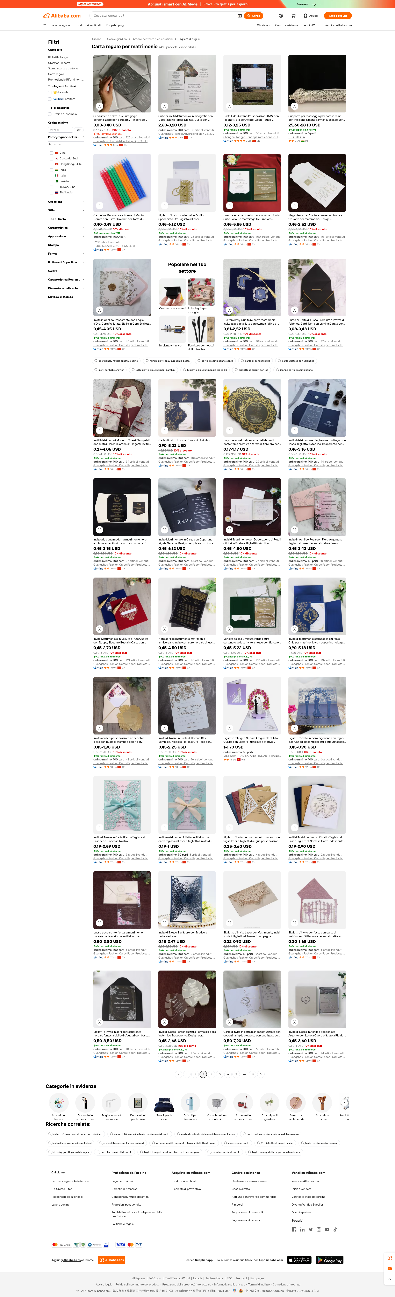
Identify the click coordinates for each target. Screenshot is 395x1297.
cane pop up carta (238, 1143)
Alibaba (96, 39)
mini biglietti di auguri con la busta (170, 360)
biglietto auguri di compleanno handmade (276, 1152)
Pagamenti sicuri (122, 1181)
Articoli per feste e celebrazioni (153, 39)
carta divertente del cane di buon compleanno (208, 1134)
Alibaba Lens (72, 1260)
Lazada (197, 1278)
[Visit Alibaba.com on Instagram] (318, 1229)
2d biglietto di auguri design (277, 1143)
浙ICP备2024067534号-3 (302, 1290)
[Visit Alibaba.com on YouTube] (327, 1229)
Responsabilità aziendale (67, 1196)
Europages (257, 1278)
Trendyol (241, 1278)
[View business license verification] (235, 1291)
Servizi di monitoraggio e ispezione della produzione (137, 1214)
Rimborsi (237, 1204)
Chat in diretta (241, 1189)
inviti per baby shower (111, 369)
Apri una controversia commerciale (254, 1196)
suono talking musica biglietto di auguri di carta (141, 1134)
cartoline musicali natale (225, 1152)
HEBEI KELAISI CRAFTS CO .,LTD (114, 245)
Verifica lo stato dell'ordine (308, 1196)
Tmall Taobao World (177, 1278)
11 (253, 1074)
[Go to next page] (261, 1074)
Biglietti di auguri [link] (189, 39)
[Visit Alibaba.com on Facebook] (294, 1229)
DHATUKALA (296, 137)
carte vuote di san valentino (298, 360)
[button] (239, 15)
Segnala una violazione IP (248, 1212)
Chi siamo (58, 1172)
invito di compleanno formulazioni (72, 1143)
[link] (389, 1258)
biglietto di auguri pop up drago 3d (207, 369)
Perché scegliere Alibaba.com (70, 1181)
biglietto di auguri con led (253, 369)
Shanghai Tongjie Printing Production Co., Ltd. (252, 137)
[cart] (294, 16)
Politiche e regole (123, 1224)
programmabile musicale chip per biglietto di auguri (186, 1143)
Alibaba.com (274, 1260)
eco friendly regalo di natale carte (118, 360)
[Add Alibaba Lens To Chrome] (111, 1260)
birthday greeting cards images (70, 1152)
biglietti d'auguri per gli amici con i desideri (77, 1134)
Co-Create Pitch (61, 1189)
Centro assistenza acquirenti (250, 1181)
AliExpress (138, 1278)
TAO (229, 1278)
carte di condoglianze (257, 360)
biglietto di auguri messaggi (321, 1143)
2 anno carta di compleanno (296, 369)
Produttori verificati (184, 1181)
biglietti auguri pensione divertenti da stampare (172, 1152)
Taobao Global (214, 1278)
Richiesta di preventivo (186, 1189)
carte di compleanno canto (217, 360)
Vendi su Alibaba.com (305, 1181)
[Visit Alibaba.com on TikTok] (335, 1229)
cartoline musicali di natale (116, 1152)
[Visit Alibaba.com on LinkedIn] (302, 1229)
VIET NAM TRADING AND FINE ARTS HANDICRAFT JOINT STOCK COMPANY (252, 755)
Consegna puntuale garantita (130, 1196)
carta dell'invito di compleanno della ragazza (273, 1134)
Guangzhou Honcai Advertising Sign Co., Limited (122, 141)
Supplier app (204, 1260)
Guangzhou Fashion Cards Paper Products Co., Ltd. (187, 240)
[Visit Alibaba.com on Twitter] (310, 1229)
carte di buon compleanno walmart (123, 1143)
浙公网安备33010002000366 (264, 1290)
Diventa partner (302, 1212)
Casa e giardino (117, 39)
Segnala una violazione (246, 1220)
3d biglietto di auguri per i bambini (155, 369)
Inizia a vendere (301, 1189)
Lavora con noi (60, 1204)
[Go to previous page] (178, 1074)
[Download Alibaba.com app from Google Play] (330, 1260)
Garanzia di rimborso (124, 1189)
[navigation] (66, 557)
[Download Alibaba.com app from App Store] (299, 1260)
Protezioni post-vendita (126, 1204)
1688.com (155, 1278)
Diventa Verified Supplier (307, 1204)
